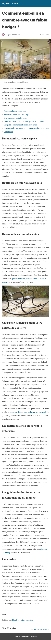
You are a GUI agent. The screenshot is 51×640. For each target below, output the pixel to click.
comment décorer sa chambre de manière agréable (29, 412)
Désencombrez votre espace (15, 111)
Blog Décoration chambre (22, 620)
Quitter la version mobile (25, 636)
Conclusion (8, 131)
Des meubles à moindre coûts (15, 118)
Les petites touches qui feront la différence (20, 124)
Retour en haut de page (40, 629)
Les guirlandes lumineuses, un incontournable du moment (26, 128)
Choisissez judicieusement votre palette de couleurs (24, 121)
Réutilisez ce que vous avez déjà (16, 114)
